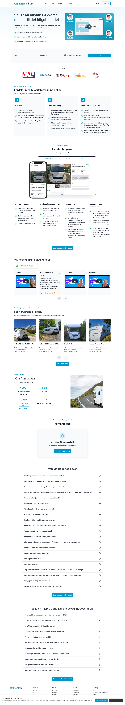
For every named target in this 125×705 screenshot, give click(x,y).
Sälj (33, 694)
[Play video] (26, 281)
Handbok (55, 694)
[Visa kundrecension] (58, 273)
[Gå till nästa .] (66, 298)
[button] (97, 3)
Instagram (76, 692)
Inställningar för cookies (116, 700)
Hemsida (34, 690)
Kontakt (54, 692)
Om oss (54, 690)
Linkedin (75, 694)
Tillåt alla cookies (101, 700)
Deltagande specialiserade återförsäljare (24, 406)
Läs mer (22, 702)
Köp (33, 692)
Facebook (76, 690)
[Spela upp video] (89, 26)
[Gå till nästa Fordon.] (66, 357)
